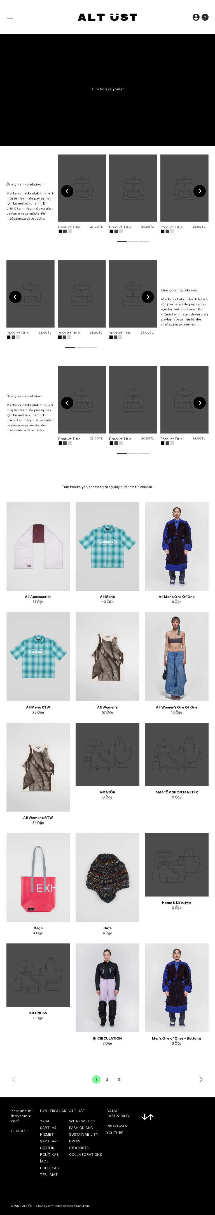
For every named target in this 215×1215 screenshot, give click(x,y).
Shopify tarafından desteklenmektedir (63, 1206)
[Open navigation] (9, 17)
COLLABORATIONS (85, 1154)
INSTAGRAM (117, 1126)
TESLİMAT (49, 1175)
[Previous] (67, 191)
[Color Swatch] (60, 231)
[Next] (199, 191)
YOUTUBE (115, 1133)
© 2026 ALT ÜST (22, 1206)
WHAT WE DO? (82, 1121)
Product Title (69, 227)
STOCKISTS (79, 1148)
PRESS (74, 1141)
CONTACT (20, 1131)
